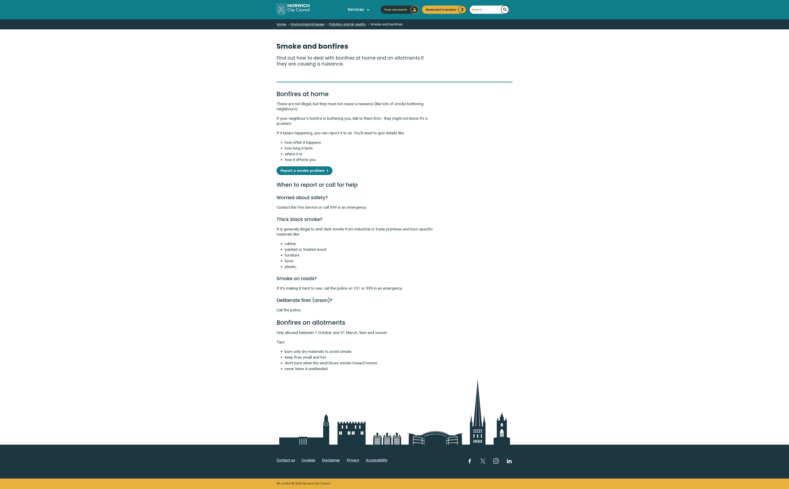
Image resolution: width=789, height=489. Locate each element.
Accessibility (376, 460)
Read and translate (441, 11)
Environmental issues (307, 24)
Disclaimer (331, 460)
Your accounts (395, 10)
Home (281, 24)
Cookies (308, 460)
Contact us (286, 460)
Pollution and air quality (347, 24)
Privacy (353, 460)
